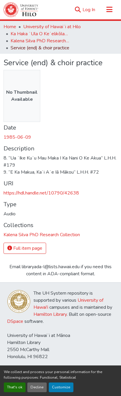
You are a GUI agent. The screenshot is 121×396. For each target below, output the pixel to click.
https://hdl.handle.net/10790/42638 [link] (41, 193)
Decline (37, 387)
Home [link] (10, 27)
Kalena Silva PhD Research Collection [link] (40, 41)
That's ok (14, 387)
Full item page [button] (27, 248)
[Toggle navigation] (109, 9)
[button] (21, 9)
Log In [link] (89, 9)
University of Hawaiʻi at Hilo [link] (52, 27)
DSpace (15, 321)
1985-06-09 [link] (17, 137)
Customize (61, 387)
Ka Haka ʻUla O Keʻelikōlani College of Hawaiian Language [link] (40, 34)
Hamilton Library (50, 314)
